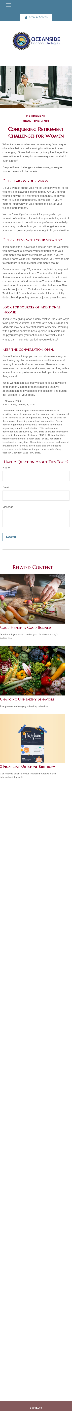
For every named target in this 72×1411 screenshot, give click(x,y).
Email (6, 487)
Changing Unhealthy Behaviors (27, 699)
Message (8, 507)
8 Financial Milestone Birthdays (27, 766)
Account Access (38, 17)
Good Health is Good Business (25, 627)
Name (6, 467)
